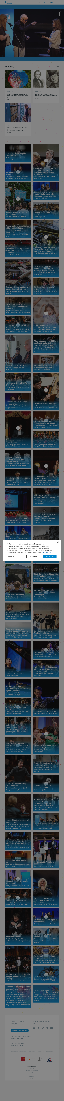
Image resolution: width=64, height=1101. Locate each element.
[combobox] (58, 542)
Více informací (47, 552)
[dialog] (32, 550)
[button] (10, 556)
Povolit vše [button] (50, 556)
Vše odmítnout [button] (34, 556)
